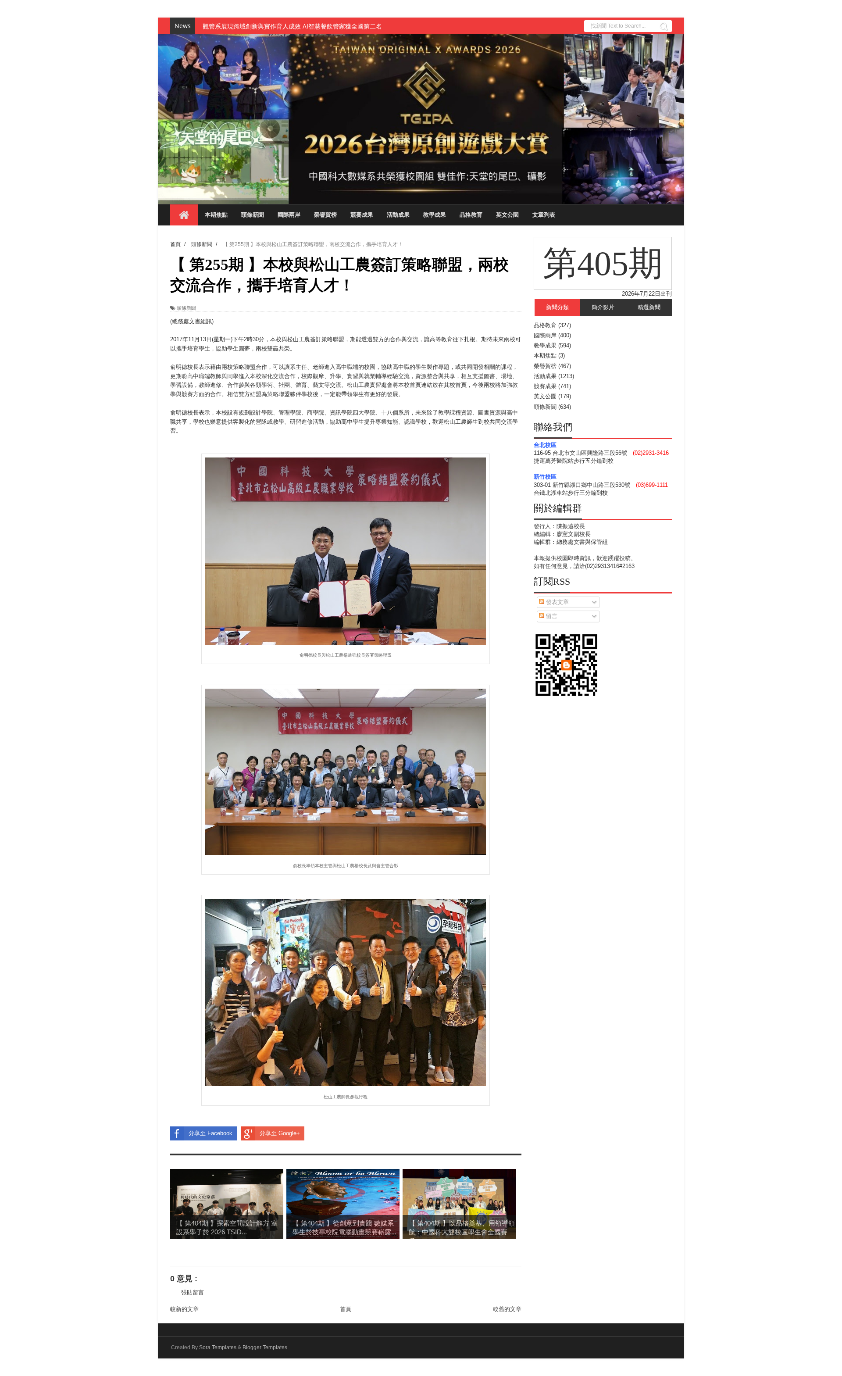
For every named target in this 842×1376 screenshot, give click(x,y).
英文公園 (507, 214)
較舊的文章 (507, 1309)
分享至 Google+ (280, 1133)
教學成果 (434, 214)
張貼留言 (192, 1292)
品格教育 (471, 214)
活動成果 (398, 214)
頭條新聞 (252, 214)
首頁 (345, 1309)
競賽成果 (361, 214)
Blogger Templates (265, 1347)
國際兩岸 (289, 214)
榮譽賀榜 (325, 214)
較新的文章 (184, 1309)
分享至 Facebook (210, 1133)
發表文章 (556, 602)
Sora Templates (217, 1347)
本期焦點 (216, 214)
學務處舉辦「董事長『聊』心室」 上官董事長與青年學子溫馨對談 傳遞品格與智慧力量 (321, 26)
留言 (550, 616)
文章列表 (543, 214)
